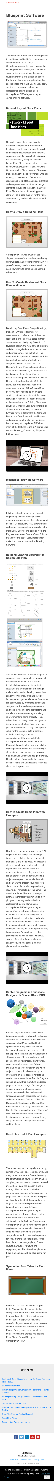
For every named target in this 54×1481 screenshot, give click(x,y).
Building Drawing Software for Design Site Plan (25, 556)
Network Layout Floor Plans (23, 108)
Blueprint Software (25, 15)
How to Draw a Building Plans (24, 212)
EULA (30, 1459)
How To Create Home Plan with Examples (25, 813)
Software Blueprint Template (14, 1403)
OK (47, 1477)
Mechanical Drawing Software (24, 479)
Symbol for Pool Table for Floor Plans (25, 1267)
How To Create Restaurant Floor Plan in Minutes (26, 283)
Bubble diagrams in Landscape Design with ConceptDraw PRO (25, 993)
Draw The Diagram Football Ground (17, 1414)
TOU (42, 1459)
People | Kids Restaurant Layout (16, 1422)
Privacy (36, 1459)
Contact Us (14, 1459)
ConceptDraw (12, 2)
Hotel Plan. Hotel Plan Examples (26, 1134)
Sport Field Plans (9, 1418)
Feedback (23, 1459)
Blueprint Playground (11, 1385)
